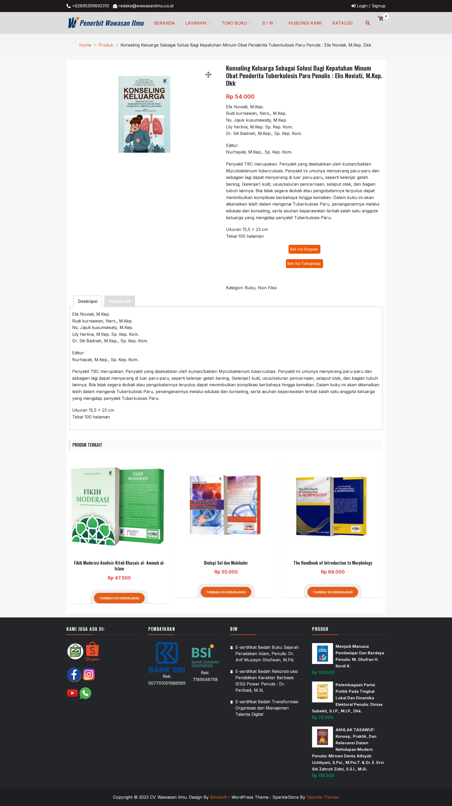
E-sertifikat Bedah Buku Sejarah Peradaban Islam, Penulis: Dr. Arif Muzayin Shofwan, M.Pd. (267, 653)
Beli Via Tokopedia (304, 263)
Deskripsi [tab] (87, 301)
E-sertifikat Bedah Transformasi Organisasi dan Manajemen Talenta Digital (266, 708)
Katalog (342, 23)
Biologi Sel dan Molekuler (226, 563)
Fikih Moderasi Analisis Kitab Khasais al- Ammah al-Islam (119, 566)
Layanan (195, 23)
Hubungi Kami (305, 23)
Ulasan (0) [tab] (119, 301)
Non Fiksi (267, 287)
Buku (250, 287)
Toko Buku (234, 23)
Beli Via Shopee (304, 249)
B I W (267, 23)
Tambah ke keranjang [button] (119, 598)
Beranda (164, 23)
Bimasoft (218, 797)
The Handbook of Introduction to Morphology (332, 563)
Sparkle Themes (323, 797)
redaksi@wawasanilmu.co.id (145, 5)
